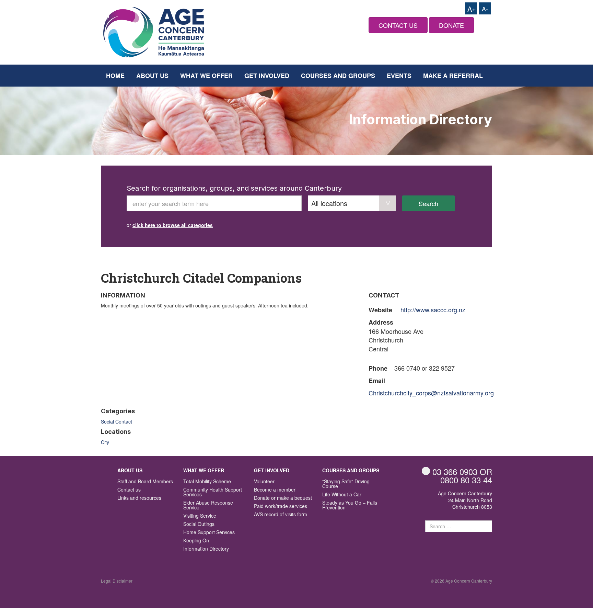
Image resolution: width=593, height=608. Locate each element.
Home (115, 75)
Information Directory (206, 549)
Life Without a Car (341, 495)
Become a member (274, 490)
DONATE (451, 25)
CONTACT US (398, 25)
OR (462, 471)
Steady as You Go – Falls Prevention (349, 505)
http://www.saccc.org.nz (432, 309)
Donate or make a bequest (283, 498)
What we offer (206, 75)
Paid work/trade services (280, 506)
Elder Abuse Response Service (208, 505)
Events (399, 75)
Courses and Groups (338, 75)
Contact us (129, 490)
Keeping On (196, 541)
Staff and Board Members (145, 482)
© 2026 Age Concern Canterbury (461, 581)
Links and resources (139, 498)
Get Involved (266, 75)
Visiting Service (199, 516)
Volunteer (264, 482)
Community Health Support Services (212, 492)
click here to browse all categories (172, 225)
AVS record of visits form (280, 515)
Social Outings (198, 524)
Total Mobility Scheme (207, 482)
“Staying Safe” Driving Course (346, 484)
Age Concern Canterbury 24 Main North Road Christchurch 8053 (465, 500)
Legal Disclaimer (116, 581)
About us (152, 75)
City (105, 442)
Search (428, 203)
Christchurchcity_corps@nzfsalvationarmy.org (431, 392)
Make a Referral (453, 75)
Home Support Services (209, 533)
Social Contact (116, 421)
